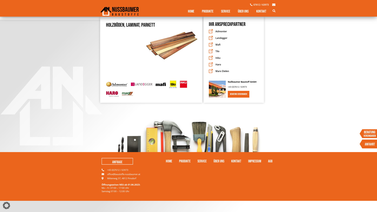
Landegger (221, 38)
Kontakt (261, 11)
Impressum (254, 161)
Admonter (221, 31)
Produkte (207, 11)
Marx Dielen (222, 71)
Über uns (219, 161)
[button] (274, 10)
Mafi (217, 44)
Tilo (217, 51)
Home (191, 11)
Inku (217, 57)
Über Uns (243, 11)
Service (225, 11)
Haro (218, 64)
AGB (270, 161)
